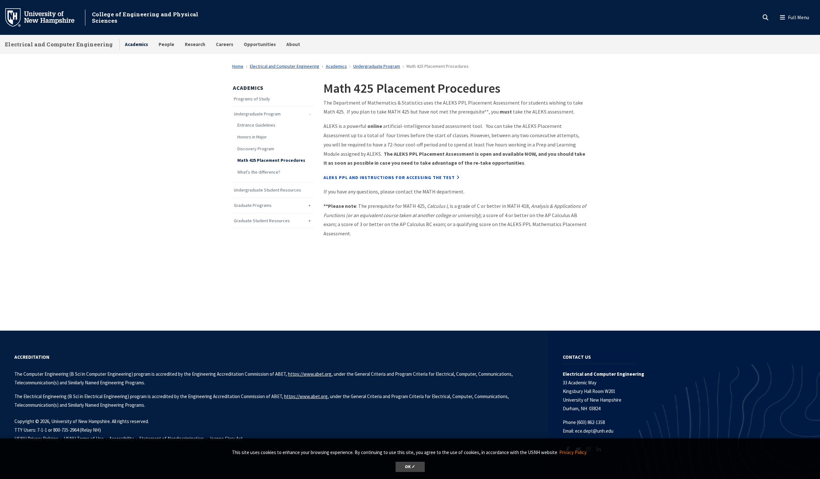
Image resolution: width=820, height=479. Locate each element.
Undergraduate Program (376, 66)
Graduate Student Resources (262, 221)
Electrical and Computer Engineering (59, 44)
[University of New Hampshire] (45, 17)
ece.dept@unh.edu (594, 431)
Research (195, 44)
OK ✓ (410, 466)
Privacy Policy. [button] (573, 452)
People (166, 44)
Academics (136, 44)
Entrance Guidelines (256, 125)
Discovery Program (255, 149)
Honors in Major (252, 137)
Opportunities (260, 44)
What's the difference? (258, 172)
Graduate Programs (253, 205)
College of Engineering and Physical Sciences (145, 17)
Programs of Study (252, 99)
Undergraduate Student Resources (267, 190)
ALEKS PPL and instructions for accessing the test (389, 177)
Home (237, 66)
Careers (224, 44)
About (293, 44)
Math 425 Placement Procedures (271, 160)
